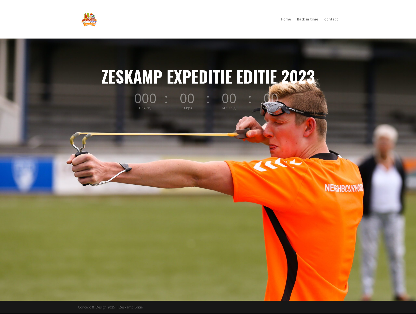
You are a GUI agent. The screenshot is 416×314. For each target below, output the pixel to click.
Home (286, 19)
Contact (331, 19)
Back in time (307, 19)
